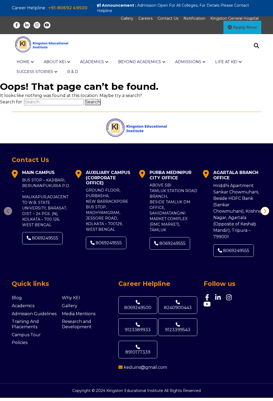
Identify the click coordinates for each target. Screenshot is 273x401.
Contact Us (168, 18)
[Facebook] (16, 25)
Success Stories (35, 71)
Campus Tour (26, 334)
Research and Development (77, 324)
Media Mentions (78, 313)
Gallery (127, 18)
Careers (145, 18)
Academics (23, 305)
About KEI (55, 61)
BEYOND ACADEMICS (140, 61)
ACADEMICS (92, 61)
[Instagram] (37, 25)
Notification (194, 18)
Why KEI (71, 297)
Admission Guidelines (34, 313)
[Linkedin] (26, 25)
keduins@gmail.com (145, 367)
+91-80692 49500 (67, 7)
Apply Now (244, 27)
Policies (19, 342)
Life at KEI (227, 61)
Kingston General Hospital (234, 18)
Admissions (188, 61)
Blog (17, 297)
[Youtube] (47, 25)
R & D (72, 71)
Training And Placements (25, 324)
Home (24, 61)
